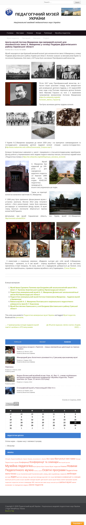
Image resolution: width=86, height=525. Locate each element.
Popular (17, 342)
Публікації (48, 33)
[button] (9, 404)
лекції (52, 477)
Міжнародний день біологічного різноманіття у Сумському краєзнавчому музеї (47, 357)
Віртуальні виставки (65, 458)
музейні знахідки (30, 479)
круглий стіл (46, 477)
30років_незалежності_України (37, 459)
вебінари (71, 473)
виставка (7, 477)
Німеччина (9, 367)
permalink (19, 317)
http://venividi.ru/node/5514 (15, 218)
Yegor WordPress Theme (15, 509)
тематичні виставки (40, 482)
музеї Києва (56, 479)
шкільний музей (54, 482)
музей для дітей (10, 479)
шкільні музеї (65, 482)
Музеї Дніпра (37, 466)
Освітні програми (54, 470)
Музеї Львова (45, 466)
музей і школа (48, 479)
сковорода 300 (29, 482)
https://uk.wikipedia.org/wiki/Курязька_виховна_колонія (44, 157)
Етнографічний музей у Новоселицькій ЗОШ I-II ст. (36, 388)
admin (24, 50)
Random (67, 342)
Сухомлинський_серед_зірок (42, 474)
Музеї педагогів (69, 315)
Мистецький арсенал (64, 462)
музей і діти (40, 479)
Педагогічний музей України (37, 16)
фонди (48, 482)
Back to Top (9, 511)
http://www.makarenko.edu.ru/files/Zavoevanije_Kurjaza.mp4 (28, 147)
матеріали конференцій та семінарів (67, 477)
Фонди (38, 33)
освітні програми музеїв (69, 479)
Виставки (20, 33)
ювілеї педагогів (36, 485)
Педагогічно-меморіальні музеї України (39, 315)
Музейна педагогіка (62, 33)
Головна (10, 33)
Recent (43, 342)
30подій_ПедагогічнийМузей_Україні (16, 459)
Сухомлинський (26, 474)
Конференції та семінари (44, 462)
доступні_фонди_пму (24, 477)
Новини (30, 33)
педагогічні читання (18, 482)
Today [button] (16, 404)
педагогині (8, 482)
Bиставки (50, 459)
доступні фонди (36, 477)
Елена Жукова (70, 268)
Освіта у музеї (38, 470)
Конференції (24, 462)
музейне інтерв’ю (19, 479)
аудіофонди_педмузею (59, 474)
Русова (18, 474)
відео (14, 476)
